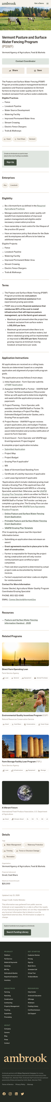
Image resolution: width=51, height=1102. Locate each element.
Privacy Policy (20, 1084)
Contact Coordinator (25, 61)
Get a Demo (39, 3)
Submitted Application (15, 450)
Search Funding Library (17, 932)
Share (15, 71)
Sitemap (30, 1084)
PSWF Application (14, 385)
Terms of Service (7, 1084)
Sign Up (10, 162)
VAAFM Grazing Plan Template (19, 528)
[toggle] (47, 4)
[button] (25, 930)
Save (39, 71)
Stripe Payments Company (27, 1073)
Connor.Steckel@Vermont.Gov (22, 600)
